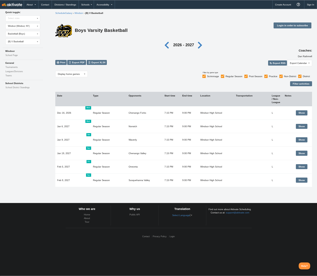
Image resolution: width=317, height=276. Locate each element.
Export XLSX (98, 62)
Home (87, 214)
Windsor (78, 13)
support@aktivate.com (237, 212)
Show (302, 112)
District (306, 76)
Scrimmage (213, 76)
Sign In (310, 4)
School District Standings (17, 87)
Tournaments (11, 67)
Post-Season (255, 76)
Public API (134, 214)
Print (62, 62)
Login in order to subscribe (292, 25)
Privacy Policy (160, 237)
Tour (87, 222)
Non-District (290, 76)
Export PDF (78, 62)
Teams (8, 75)
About (87, 218)
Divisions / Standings (65, 4)
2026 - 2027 (183, 45)
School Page (11, 55)
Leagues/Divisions (14, 71)
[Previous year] (167, 45)
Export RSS (278, 63)
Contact (45, 4)
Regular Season (234, 76)
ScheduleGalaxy (63, 13)
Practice (273, 76)
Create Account (283, 4)
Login (172, 237)
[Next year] (200, 45)
